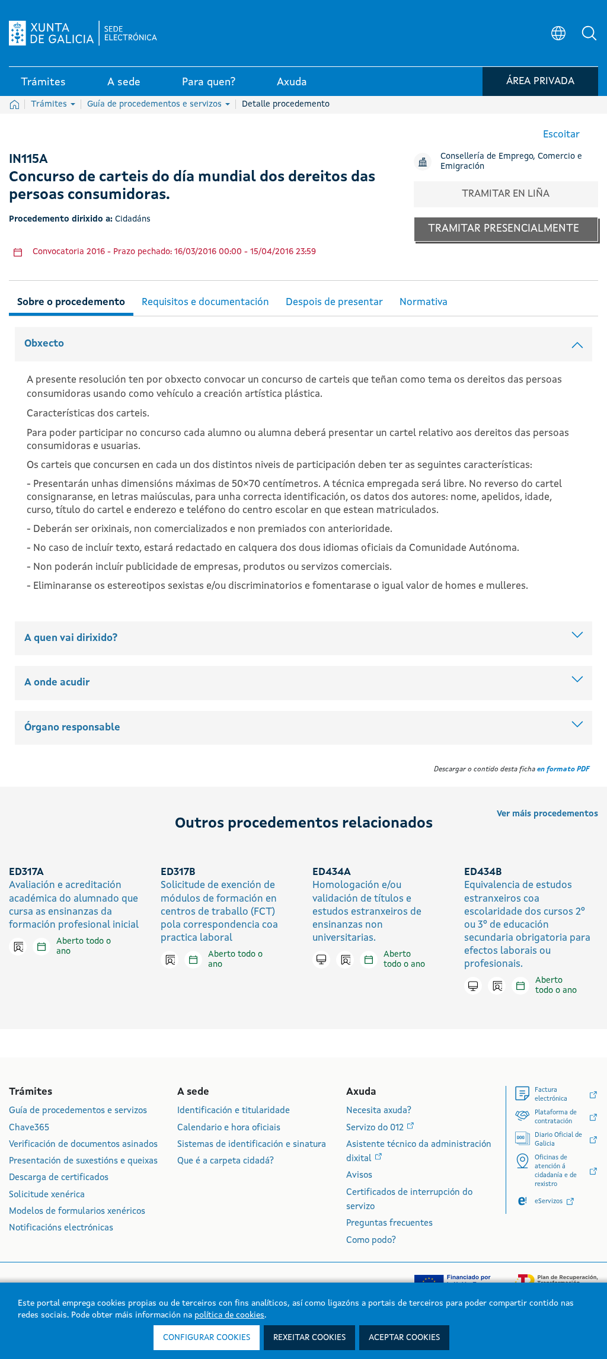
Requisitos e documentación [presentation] (205, 302)
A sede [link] (123, 82)
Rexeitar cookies (309, 1338)
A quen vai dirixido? (70, 638)
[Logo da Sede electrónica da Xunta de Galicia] (83, 33)
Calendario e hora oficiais (228, 1128)
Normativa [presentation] (424, 302)
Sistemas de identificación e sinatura (251, 1144)
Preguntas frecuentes (389, 1223)
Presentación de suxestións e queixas (83, 1161)
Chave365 (29, 1128)
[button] (589, 33)
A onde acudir (57, 683)
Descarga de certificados (58, 1178)
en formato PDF (563, 769)
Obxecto (44, 344)
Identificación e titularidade (233, 1111)
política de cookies (229, 1315)
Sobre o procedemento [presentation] (71, 302)
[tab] (71, 301)
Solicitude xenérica (47, 1195)
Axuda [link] (292, 82)
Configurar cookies (206, 1338)
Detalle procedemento (286, 104)
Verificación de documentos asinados (83, 1144)
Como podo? (371, 1240)
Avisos (359, 1175)
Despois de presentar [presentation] (334, 302)
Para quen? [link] (208, 82)
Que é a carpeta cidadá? (225, 1161)
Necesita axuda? (378, 1111)
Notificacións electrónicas (61, 1228)
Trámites (50, 104)
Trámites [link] (43, 82)
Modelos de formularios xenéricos (77, 1211)
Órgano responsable (72, 728)
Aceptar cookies (404, 1338)
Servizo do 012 (376, 1128)
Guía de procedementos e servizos (155, 104)
